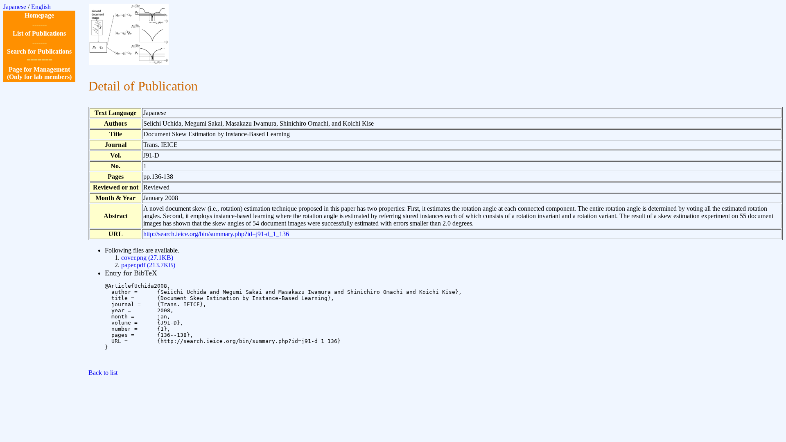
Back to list (102, 372)
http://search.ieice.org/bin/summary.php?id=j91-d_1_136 (216, 233)
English (41, 6)
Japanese (14, 6)
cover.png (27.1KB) (147, 257)
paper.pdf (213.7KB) (148, 265)
